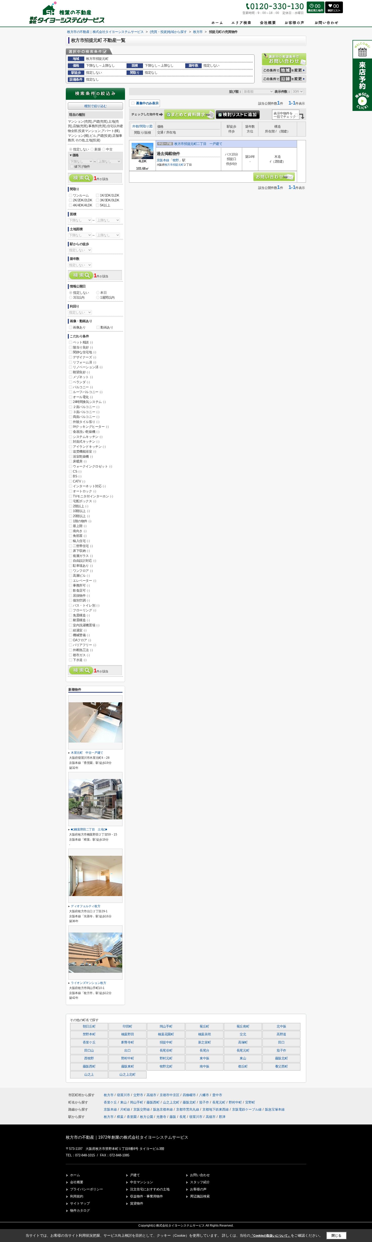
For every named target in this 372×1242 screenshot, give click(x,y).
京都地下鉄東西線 (216, 1109)
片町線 (125, 1109)
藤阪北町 (281, 1058)
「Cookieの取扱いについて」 (270, 1235)
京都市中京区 (169, 1095)
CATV (79, 481)
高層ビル (81, 575)
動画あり (106, 327)
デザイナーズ (84, 357)
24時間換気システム (89, 402)
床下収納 (81, 551)
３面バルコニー (86, 412)
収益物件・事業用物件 (146, 1196)
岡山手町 (166, 1026)
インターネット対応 (89, 486)
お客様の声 (198, 1189)
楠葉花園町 (166, 1034)
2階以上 (80, 506)
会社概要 (76, 1182)
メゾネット (83, 377)
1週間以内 (107, 297)
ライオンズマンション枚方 (88, 983)
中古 (109, 149)
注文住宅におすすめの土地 (150, 1189)
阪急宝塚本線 (275, 1109)
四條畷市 (189, 1095)
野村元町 (166, 1058)
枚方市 (169, 164)
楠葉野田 (127, 1034)
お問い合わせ (200, 1175)
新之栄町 (204, 1042)
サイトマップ (80, 1203)
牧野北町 (166, 1066)
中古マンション (141, 1182)
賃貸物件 (136, 1203)
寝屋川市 (123, 1095)
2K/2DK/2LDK (82, 200)
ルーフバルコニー (87, 392)
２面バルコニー (86, 407)
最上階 (80, 526)
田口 (281, 1042)
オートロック (84, 491)
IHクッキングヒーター (91, 427)
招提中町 (166, 1042)
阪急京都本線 (163, 1109)
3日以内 (78, 297)
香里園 (132, 1117)
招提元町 (178, 164)
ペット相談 (83, 342)
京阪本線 (163, 160)
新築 (97, 149)
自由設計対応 (84, 560)
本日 (103, 293)
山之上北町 (127, 1074)
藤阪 (173, 1117)
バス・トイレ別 (86, 605)
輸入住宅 (81, 541)
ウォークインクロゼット (92, 466)
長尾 (182, 1117)
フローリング (84, 610)
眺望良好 (81, 372)
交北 (243, 1034)
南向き (80, 531)
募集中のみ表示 (146, 103)
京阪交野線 (142, 1109)
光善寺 (161, 1117)
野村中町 (127, 1058)
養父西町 (281, 1066)
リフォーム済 (84, 362)
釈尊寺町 (127, 1042)
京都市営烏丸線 (188, 1109)
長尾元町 (243, 1050)
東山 (243, 1058)
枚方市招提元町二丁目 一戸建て (198, 144)
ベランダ (81, 382)
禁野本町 (89, 1034)
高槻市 (151, 1095)
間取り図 (146, 126)
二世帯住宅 (83, 546)
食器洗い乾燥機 (86, 432)
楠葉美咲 (204, 1034)
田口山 (89, 1050)
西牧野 (89, 1058)
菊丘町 (204, 1026)
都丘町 (243, 1066)
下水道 (80, 660)
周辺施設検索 (200, 1196)
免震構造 (81, 615)
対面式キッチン (86, 441)
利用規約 (76, 1196)
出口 (127, 1050)
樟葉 (120, 1117)
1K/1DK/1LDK (109, 195)
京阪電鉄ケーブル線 (247, 1109)
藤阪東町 (127, 1066)
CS (77, 471)
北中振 (281, 1026)
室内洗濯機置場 (86, 625)
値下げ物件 (82, 166)
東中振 (204, 1058)
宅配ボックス (84, 501)
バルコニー (83, 387)
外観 (135, 126)
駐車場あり (83, 566)
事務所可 (81, 585)
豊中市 (217, 1095)
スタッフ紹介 (200, 1182)
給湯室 (80, 630)
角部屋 (80, 536)
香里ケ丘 (89, 1042)
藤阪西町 (89, 1066)
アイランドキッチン (89, 447)
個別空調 (81, 600)
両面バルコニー (86, 417)
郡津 (222, 1117)
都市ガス (81, 655)
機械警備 (81, 635)
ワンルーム (81, 195)
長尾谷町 (166, 1050)
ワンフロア (83, 571)
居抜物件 (81, 595)
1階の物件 (82, 521)
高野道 (281, 1034)
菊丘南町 (243, 1026)
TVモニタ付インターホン (93, 496)
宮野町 (250, 1102)
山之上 (89, 1074)
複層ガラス (83, 556)
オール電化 (83, 397)
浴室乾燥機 (83, 456)
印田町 (127, 1026)
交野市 (138, 1095)
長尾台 (204, 1050)
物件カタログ (80, 1210)
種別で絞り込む (95, 106)
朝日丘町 (89, 1026)
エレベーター (84, 581)
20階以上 (81, 516)
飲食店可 (81, 590)
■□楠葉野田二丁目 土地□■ (89, 829)
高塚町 (243, 1042)
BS (77, 476)
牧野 (176, 160)
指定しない (81, 149)
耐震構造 (81, 620)
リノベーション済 (87, 367)
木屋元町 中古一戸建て (87, 752)
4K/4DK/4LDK (82, 205)
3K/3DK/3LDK (109, 200)
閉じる (336, 1235)
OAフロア (82, 640)
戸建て (135, 1175)
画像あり (79, 327)
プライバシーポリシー (86, 1189)
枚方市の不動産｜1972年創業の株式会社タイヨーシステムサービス (127, 1137)
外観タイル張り (86, 422)
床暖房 (80, 461)
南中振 (204, 1066)
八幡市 (204, 1095)
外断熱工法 (83, 650)
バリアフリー (84, 645)
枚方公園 (146, 1117)
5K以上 (105, 205)
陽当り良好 (83, 347)
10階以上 (81, 511)
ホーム (75, 1175)
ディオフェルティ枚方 (85, 906)
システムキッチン (87, 437)
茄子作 (281, 1050)
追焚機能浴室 (84, 451)
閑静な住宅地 (84, 352)
